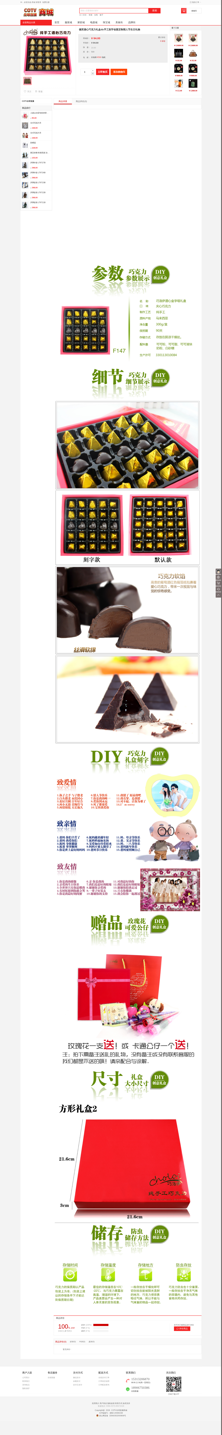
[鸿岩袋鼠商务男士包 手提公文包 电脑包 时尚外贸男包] (193, 53)
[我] (218, 571)
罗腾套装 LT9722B (37, 192)
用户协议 (103, 1403)
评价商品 (183, 1329)
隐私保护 (26, 1388)
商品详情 (63, 101)
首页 (57, 22)
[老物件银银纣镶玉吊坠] (178, 68)
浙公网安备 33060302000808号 (112, 1416)
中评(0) (82, 1342)
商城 (33, 2)
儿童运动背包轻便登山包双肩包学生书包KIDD (48, 113)
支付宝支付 (77, 1385)
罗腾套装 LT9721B (37, 202)
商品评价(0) (60, 1341)
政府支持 (126, 1403)
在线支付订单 (103, 1378)
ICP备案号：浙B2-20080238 (111, 1413)
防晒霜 (33, 143)
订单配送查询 (103, 1385)
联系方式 (118, 1403)
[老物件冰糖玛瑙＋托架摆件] (178, 38)
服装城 (68, 22)
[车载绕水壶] (178, 83)
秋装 (90, 15)
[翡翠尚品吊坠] (193, 83)
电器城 (93, 22)
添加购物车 (119, 72)
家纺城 (81, 22)
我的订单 (195, 2)
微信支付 (76, 1378)
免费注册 (46, 2)
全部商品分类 (29, 22)
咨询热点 (26, 1385)
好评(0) (73, 1342)
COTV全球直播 (28, 101)
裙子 (101, 15)
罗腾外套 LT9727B (37, 163)
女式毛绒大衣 (35, 123)
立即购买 (103, 72)
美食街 (119, 22)
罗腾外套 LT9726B (37, 173)
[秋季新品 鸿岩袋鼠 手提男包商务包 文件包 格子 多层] (178, 53)
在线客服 (51, 1378)
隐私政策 (111, 1403)
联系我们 (26, 1381)
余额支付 (76, 1381)
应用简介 (95, 1403)
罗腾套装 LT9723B (37, 183)
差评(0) (92, 1342)
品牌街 (131, 22)
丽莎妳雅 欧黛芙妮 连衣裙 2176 (43, 153)
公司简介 (26, 1378)
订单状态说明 (103, 1381)
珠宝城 (106, 22)
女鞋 (96, 15)
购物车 (194, 11)
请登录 (38, 2)
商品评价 (81, 101)
